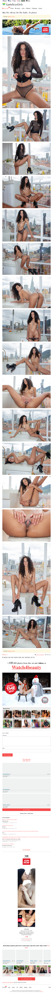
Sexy (3, 832)
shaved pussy (27, 657)
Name (3, 748)
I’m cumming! (26, 939)
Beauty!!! (4, 827)
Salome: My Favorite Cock (7, 825)
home (12, 657)
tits (33, 657)
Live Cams (6, 8)
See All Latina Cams (26, 979)
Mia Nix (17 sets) (11, 16)
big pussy (6, 657)
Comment (4, 735)
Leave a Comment (40, 654)
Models (28, 8)
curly (9, 657)
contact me (41, 991)
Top (23, 8)
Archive (18, 8)
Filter (12, 8)
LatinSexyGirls (14, 4)
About (40, 8)
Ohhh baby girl (5, 821)
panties (19, 657)
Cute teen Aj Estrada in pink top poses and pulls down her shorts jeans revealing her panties (20, 831)
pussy (23, 657)
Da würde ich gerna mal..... (7, 845)
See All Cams (26, 810)
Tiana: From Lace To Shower (8, 844)
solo (31, 657)
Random (35, 8)
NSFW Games (30, 813)
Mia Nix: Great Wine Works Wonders (9, 819)
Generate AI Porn (23, 813)
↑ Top (49, 987)
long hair (16, 657)
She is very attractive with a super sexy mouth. (11, 839)
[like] (2, 654)
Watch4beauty (26, 667)
